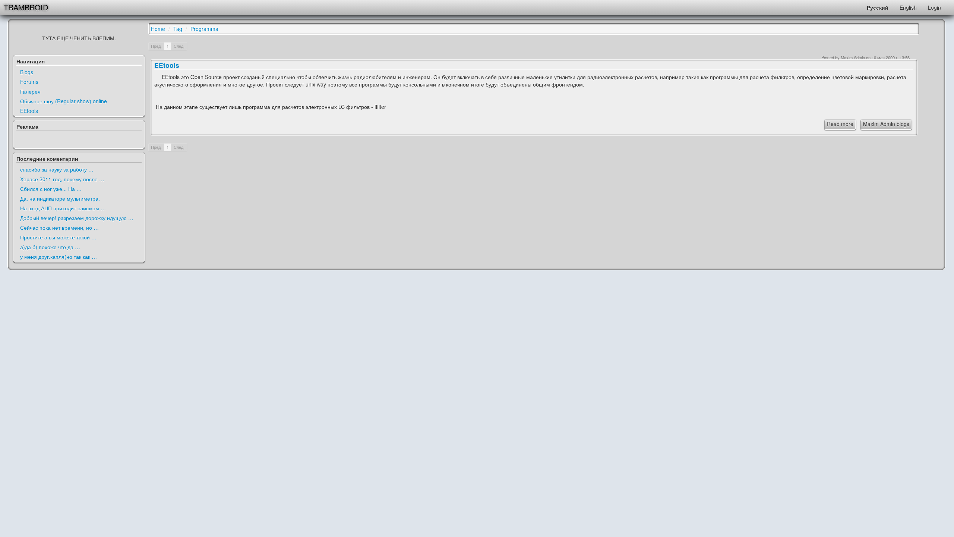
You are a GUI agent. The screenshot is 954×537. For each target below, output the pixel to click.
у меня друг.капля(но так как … (58, 256)
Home (158, 28)
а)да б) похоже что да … (50, 247)
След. (179, 46)
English (908, 7)
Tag (177, 28)
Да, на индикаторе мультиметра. (60, 198)
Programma (204, 28)
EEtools (29, 110)
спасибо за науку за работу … (57, 169)
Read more (840, 124)
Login (934, 7)
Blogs (26, 72)
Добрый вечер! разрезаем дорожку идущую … (76, 218)
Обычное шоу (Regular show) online (63, 101)
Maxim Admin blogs (886, 124)
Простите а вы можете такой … (58, 237)
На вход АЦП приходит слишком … (63, 208)
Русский (877, 7)
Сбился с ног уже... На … (51, 188)
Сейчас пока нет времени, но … (59, 227)
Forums (29, 81)
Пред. (156, 46)
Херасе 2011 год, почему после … (62, 179)
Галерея (30, 91)
